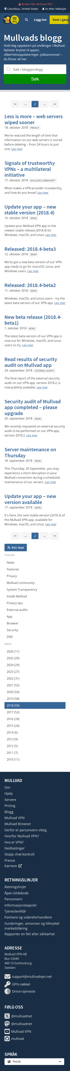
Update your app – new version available (30, 499)
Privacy (34, 127)
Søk (35, 78)
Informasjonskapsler (20, 905)
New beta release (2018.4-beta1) (33, 320)
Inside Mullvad (17, 596)
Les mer (17, 149)
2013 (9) (12, 739)
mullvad (17, 1038)
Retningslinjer (15, 887)
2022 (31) (13, 678)
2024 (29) (13, 665)
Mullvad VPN (14, 818)
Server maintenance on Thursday (30, 452)
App (9, 616)
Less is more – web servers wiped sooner (33, 119)
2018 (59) (13, 705)
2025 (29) (13, 658)
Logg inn (40, 20)
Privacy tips (15, 603)
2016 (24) (13, 719)
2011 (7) (12, 753)
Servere (10, 799)
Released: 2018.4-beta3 (30, 249)
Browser (12, 623)
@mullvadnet (21, 1016)
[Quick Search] (26, 19)
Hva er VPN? (14, 842)
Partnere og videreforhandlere (28, 917)
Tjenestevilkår (15, 911)
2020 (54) (13, 692)
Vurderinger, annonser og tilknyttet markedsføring (31, 926)
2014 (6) (12, 732)
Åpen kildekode (16, 893)
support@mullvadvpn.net (32, 976)
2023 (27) (13, 672)
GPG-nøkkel (21, 984)
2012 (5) (12, 746)
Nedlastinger (14, 848)
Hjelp (8, 793)
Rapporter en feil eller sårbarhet (29, 934)
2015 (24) (13, 726)
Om (7, 787)
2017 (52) (13, 712)
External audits (44, 370)
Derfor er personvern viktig (25, 830)
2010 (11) (13, 759)
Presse (9, 860)
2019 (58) (13, 699)
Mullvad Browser (17, 824)
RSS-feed (18, 547)
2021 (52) (13, 685)
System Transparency (22, 589)
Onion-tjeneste (23, 991)
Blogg (8, 812)
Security (12, 630)
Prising (9, 805)
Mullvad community (42, 180)
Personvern (13, 899)
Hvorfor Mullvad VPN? (21, 836)
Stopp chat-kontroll (19, 854)
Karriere (10, 866)
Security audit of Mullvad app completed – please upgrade (32, 407)
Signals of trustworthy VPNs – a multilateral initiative (29, 169)
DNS (10, 637)
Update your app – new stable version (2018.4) (30, 209)
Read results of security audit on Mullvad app (30, 362)
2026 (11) (13, 651)
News (33, 218)
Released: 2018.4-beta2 (30, 285)
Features (13, 569)
